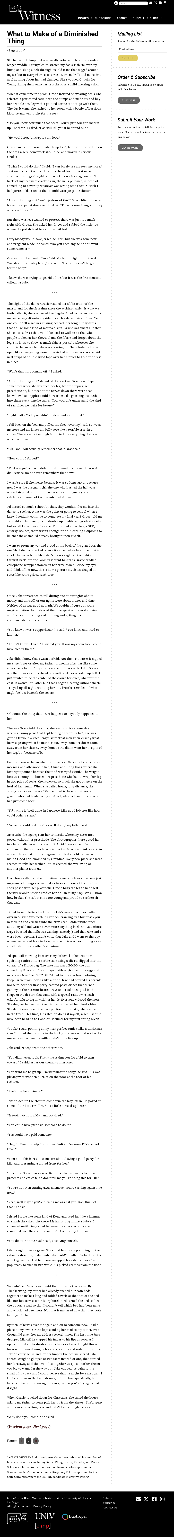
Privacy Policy (42, 1506)
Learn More (130, 147)
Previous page (20, 1427)
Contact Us (110, 1507)
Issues (83, 18)
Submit (138, 18)
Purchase (128, 100)
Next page (41, 1427)
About (122, 18)
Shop (154, 18)
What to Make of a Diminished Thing (53, 37)
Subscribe (102, 18)
